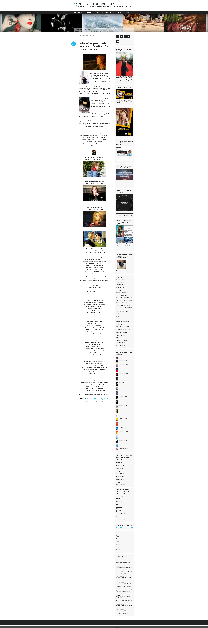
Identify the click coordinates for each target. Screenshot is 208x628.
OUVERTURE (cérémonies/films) (123, 321)
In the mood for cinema (88, 394)
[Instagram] (128, 36)
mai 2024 (117, 538)
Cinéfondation (118, 508)
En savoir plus (117, 627)
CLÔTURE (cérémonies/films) (122, 290)
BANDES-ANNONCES (121, 282)
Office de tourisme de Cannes (121, 513)
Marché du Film (118, 498)
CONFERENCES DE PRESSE (122, 295)
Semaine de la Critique (120, 495)
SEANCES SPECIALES (121, 335)
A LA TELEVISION (120, 279)
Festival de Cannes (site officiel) (121, 493)
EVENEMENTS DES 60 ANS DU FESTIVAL (124, 300)
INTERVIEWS (119, 314)
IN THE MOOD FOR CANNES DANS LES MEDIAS (124, 308)
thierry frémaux (84, 399)
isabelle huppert (102, 398)
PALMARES (119, 323)
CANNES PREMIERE (120, 285)
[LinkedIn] (125, 36)
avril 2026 (118, 535)
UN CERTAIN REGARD (121, 345)
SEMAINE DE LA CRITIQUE (122, 338)
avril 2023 (118, 542)
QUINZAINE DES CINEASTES (122, 332)
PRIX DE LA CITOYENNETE (122, 328)
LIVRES (118, 319)
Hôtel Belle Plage (119, 462)
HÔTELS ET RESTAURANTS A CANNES (124, 305)
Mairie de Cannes (119, 511)
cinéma (88, 398)
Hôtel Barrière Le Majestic (120, 459)
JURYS (99, 399)
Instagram (81, 12)
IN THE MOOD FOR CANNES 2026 (96, 4)
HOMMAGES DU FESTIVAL (122, 302)
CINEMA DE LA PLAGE (121, 289)
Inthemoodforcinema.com (101, 12)
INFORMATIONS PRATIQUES (122, 311)
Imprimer (99, 401)
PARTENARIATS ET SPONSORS (123, 326)
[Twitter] (121, 36)
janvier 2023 (118, 544)
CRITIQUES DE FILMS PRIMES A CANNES (124, 297)
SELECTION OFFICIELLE (121, 337)
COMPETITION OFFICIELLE (122, 292)
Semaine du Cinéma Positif (120, 519)
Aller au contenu (3, 0)
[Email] (117, 41)
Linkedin (89, 12)
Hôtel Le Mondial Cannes (120, 484)
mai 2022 (117, 546)
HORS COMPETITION (121, 303)
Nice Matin (118, 516)
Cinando (117, 504)
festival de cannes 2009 (95, 398)
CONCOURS (119, 294)
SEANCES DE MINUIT (121, 334)
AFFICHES (119, 280)
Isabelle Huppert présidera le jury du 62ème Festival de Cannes (94, 46)
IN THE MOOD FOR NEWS (122, 309)
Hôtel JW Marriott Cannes (120, 479)
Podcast (126, 12)
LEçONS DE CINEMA (121, 318)
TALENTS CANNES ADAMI (122, 343)
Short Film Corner (119, 499)
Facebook (113, 12)
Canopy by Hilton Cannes (120, 473)
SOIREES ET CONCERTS (121, 342)
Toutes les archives (119, 551)
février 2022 (118, 549)
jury (90, 398)
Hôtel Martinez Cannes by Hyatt (121, 474)
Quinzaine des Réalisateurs (121, 496)
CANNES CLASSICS (120, 284)
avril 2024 (118, 539)
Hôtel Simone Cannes (119, 477)
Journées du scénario (119, 502)
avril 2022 (118, 547)
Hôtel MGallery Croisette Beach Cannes (123, 467)
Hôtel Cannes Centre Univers (121, 470)
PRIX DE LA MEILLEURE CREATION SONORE (123, 330)
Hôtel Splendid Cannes (120, 468)
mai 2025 (117, 536)
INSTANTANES (119, 313)
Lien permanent (105, 399)
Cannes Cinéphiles (119, 501)
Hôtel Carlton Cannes (120, 463)
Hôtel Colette (118, 481)
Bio (75, 12)
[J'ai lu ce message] (206, 627)
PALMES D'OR (119, 324)
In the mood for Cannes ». (102, 394)
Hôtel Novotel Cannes (120, 476)
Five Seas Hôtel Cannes (120, 471)
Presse (120, 12)
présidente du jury (90, 399)
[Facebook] (117, 36)
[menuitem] (75, 12)
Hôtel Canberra (118, 482)
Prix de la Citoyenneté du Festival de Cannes (124, 518)
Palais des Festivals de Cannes (121, 514)
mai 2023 (117, 541)
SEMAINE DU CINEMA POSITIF (123, 340)
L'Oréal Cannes (118, 510)
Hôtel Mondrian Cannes (120, 465)
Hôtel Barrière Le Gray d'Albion (121, 460)
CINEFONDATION (120, 287)
